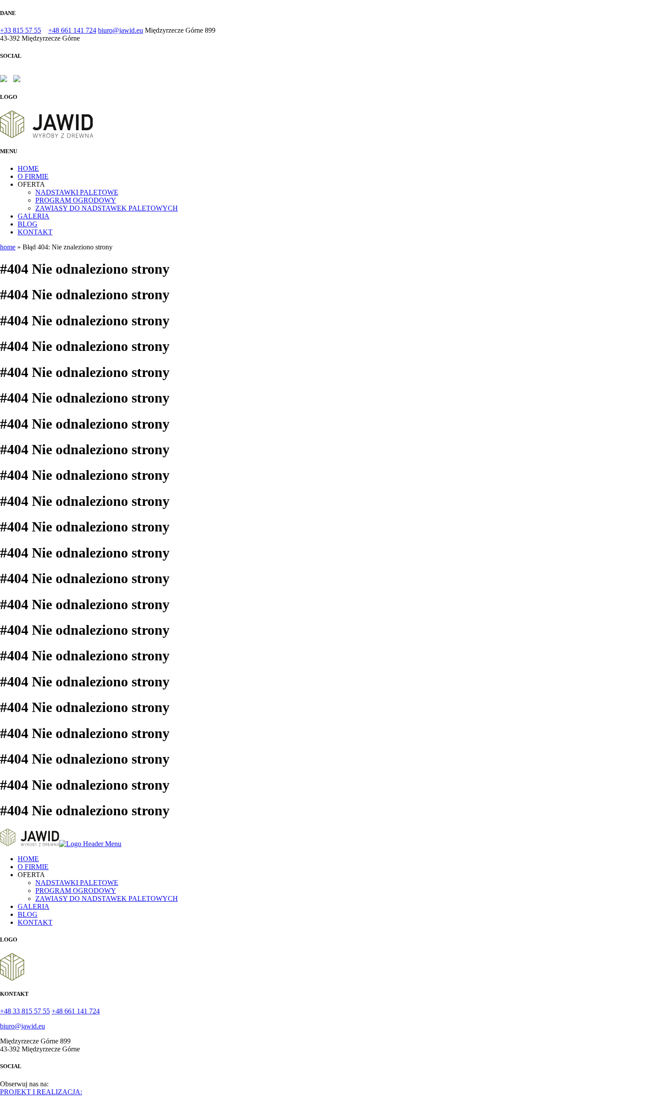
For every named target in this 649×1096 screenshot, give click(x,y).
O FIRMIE (33, 176)
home (7, 247)
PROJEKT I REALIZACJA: (41, 1092)
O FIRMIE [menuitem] (33, 866)
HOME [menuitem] (28, 858)
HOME (28, 168)
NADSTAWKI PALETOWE (76, 192)
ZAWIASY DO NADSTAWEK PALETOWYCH (106, 208)
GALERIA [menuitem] (33, 906)
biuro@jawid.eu (120, 30)
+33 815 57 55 (20, 30)
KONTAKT (35, 232)
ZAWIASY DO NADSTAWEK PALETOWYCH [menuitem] (106, 898)
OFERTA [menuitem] (31, 874)
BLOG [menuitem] (28, 914)
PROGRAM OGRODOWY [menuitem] (75, 890)
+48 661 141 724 (72, 30)
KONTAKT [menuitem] (35, 922)
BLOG (28, 224)
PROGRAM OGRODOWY (75, 200)
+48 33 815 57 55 (25, 1011)
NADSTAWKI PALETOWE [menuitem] (76, 882)
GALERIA (33, 216)
